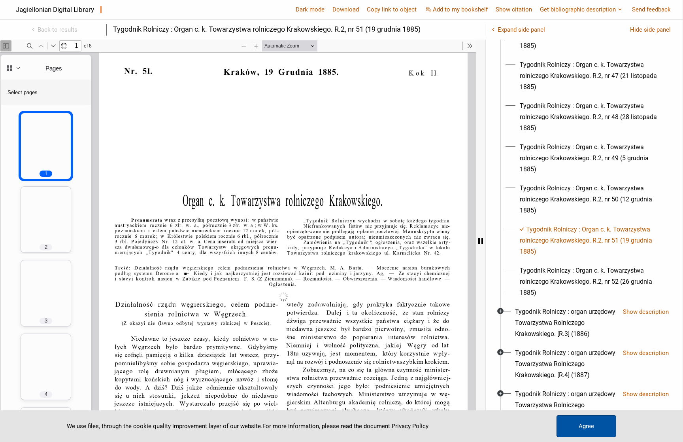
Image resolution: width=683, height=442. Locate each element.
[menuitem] (591, 76)
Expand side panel (521, 29)
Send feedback (651, 9)
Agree (586, 426)
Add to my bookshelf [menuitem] (460, 9)
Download (345, 9)
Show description (646, 311)
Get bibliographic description (578, 9)
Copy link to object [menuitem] (392, 9)
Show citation (514, 9)
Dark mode (310, 9)
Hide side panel (650, 29)
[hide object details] (480, 241)
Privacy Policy (410, 426)
